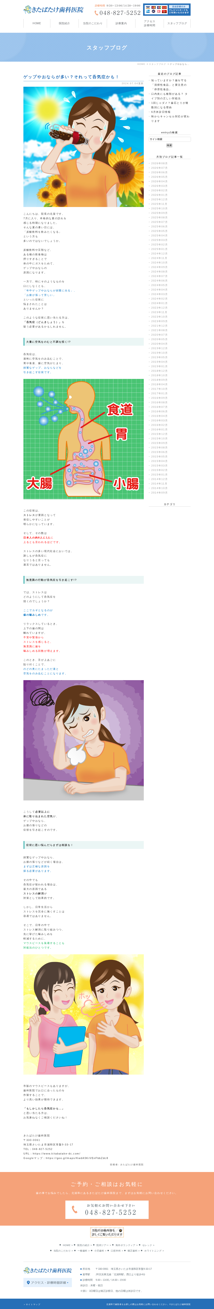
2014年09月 (159, 492)
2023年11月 (159, 312)
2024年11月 (159, 258)
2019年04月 (159, 361)
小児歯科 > (100, 1250)
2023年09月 (159, 321)
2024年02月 (159, 298)
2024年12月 (159, 253)
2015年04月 (159, 461)
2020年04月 (159, 343)
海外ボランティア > (127, 1245)
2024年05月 (159, 285)
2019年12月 (159, 348)
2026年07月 (159, 167)
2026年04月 (159, 181)
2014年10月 (159, 488)
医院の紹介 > (84, 1245)
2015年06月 (159, 452)
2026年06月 (159, 172)
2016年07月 (159, 406)
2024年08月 (159, 271)
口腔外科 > (117, 1250)
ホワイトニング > (154, 1250)
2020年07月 (159, 334)
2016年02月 (159, 425)
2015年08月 (159, 447)
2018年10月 (159, 375)
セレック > (148, 1245)
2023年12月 (159, 307)
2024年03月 (159, 294)
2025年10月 (159, 208)
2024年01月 (159, 303)
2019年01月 (159, 366)
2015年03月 (159, 465)
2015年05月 (159, 456)
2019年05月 (159, 357)
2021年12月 (159, 325)
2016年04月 (159, 416)
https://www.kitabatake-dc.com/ (57, 1153)
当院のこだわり (93, 23)
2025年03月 (159, 240)
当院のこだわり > (63, 1250)
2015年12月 (159, 434)
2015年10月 (159, 438)
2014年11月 (159, 483)
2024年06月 (159, 280)
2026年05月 (159, 176)
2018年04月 (159, 384)
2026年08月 (159, 163)
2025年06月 (159, 226)
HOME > (68, 1245)
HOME (37, 23)
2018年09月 (159, 379)
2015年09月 (159, 443)
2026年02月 (159, 190)
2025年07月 (159, 222)
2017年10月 (159, 388)
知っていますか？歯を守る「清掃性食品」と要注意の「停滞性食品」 (169, 85)
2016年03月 (159, 420)
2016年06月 (159, 411)
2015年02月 (159, 470)
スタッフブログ (177, 23)
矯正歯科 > (134, 1250)
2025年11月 (159, 203)
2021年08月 (159, 330)
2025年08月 (159, 217)
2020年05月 (159, 339)
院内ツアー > (103, 1245)
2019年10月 (159, 352)
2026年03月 (159, 185)
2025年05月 (159, 231)
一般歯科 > (84, 1250)
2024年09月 (159, 267)
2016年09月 (159, 397)
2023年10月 (159, 316)
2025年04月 (159, 235)
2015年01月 (159, 474)
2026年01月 (159, 194)
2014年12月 (159, 479)
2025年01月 (159, 249)
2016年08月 (159, 402)
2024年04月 (159, 289)
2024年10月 (159, 262)
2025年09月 (159, 213)
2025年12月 (159, 199)
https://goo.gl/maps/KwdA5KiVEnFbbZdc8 (77, 1158)
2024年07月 (159, 276)
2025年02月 (159, 244)
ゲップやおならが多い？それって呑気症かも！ (71, 77)
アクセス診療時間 (149, 23)
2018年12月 (159, 370)
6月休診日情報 (161, 111)
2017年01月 (159, 393)
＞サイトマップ (32, 1304)
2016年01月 (159, 429)
